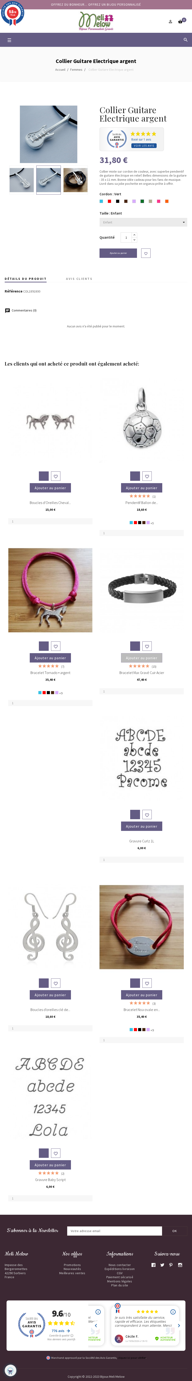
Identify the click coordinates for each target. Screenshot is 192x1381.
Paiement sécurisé (119, 1277)
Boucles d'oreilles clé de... (50, 1009)
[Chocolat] (144, 522)
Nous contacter (120, 1265)
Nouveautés (72, 1269)
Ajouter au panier (118, 253)
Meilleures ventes (72, 1273)
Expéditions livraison (120, 1269)
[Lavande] (148, 522)
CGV (120, 1273)
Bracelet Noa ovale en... (142, 1009)
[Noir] (139, 522)
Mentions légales (119, 1281)
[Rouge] (135, 522)
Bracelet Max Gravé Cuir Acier (141, 672)
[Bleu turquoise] (131, 522)
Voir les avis (144, 145)
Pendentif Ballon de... (142, 502)
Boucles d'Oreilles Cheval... (50, 502)
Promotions (72, 1265)
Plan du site (119, 1285)
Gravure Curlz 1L (141, 841)
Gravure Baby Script (50, 1179)
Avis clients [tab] (79, 279)
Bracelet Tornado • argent (50, 672)
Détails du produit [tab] (26, 279)
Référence (13, 291)
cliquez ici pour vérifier (132, 1357)
